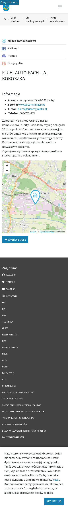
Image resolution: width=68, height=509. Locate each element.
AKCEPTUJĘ (53, 501)
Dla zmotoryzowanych (35, 19)
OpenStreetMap (47, 231)
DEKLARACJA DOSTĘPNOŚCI (14, 424)
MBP (4, 315)
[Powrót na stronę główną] (4, 19)
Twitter (10, 282)
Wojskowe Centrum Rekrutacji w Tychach (23, 411)
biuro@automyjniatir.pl (32, 109)
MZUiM (5, 354)
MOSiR (5, 366)
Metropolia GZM (10, 347)
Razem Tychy (8, 373)
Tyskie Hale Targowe (12, 398)
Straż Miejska (9, 386)
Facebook (11, 275)
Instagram (11, 296)
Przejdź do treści (9, 2)
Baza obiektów (15, 19)
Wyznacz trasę (16, 239)
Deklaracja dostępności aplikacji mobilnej (24, 431)
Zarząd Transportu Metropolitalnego (21, 405)
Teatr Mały (7, 322)
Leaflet (33, 231)
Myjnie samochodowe (57, 19)
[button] (35, 197)
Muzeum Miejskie (10, 334)
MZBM (4, 360)
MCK (4, 309)
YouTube (10, 289)
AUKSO (5, 328)
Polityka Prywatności (13, 437)
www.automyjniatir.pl (31, 104)
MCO (4, 341)
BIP (3, 302)
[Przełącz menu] (60, 6)
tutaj (56, 479)
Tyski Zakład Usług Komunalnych (18, 418)
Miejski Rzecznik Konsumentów (18, 392)
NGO (4, 379)
